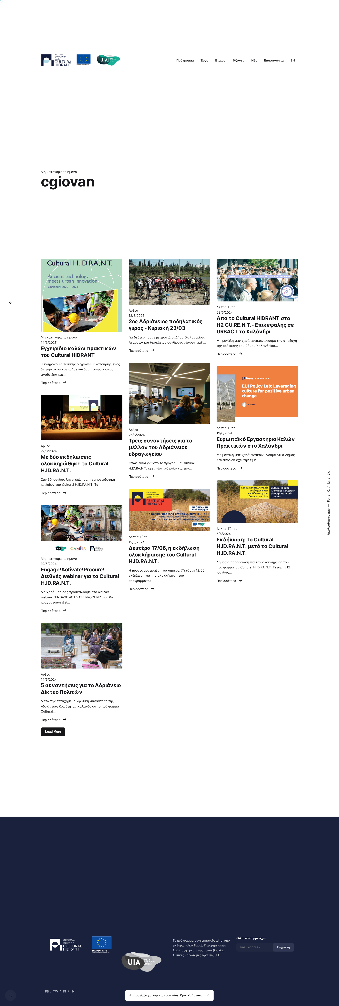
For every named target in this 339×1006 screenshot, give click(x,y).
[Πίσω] (10, 302)
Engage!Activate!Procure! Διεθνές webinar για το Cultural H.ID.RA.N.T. (80, 576)
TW (55, 991)
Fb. (328, 499)
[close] (208, 995)
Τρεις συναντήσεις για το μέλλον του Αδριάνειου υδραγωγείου (160, 447)
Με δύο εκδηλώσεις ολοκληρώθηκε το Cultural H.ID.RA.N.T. (74, 463)
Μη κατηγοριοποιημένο (59, 172)
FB (47, 991)
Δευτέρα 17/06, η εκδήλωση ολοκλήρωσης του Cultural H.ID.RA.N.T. (164, 554)
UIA (217, 955)
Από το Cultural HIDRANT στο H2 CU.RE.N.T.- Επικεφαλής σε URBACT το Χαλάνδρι (255, 325)
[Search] (10, 995)
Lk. (328, 473)
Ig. (328, 482)
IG (64, 991)
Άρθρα (133, 310)
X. (328, 490)
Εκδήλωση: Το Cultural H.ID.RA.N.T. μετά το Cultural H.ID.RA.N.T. (252, 546)
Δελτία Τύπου (227, 307)
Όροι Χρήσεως (191, 995)
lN (73, 991)
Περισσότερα (51, 383)
